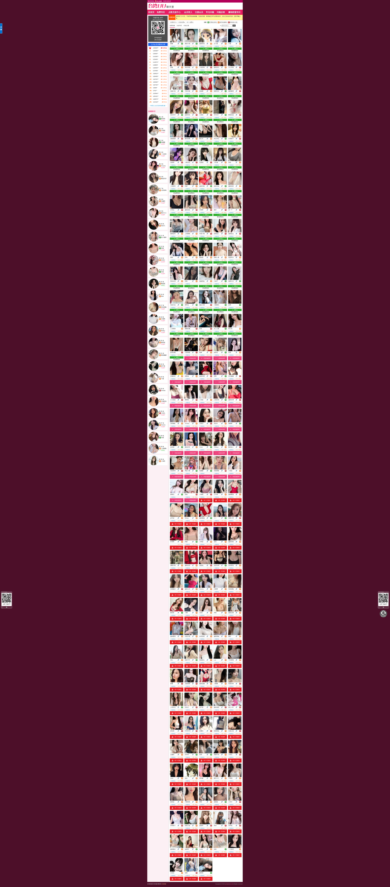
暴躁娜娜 (163, 355)
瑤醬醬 (163, 142)
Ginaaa (163, 390)
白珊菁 (163, 319)
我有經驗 (163, 307)
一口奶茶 (163, 154)
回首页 (151, 12)
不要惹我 (163, 401)
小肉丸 (163, 413)
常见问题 (210, 12)
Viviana (163, 166)
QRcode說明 (157, 40)
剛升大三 (163, 213)
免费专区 (161, 12)
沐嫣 (162, 437)
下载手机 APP (158, 18)
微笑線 (163, 342)
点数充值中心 (174, 12)
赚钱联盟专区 (234, 12)
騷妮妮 (163, 283)
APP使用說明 (158, 37)
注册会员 (199, 12)
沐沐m (163, 260)
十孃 (162, 378)
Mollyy (163, 330)
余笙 (162, 272)
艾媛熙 (163, 201)
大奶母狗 (163, 190)
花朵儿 (163, 225)
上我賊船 (163, 448)
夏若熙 (163, 118)
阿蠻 (162, 248)
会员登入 (188, 12)
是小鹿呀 (163, 237)
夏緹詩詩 (163, 178)
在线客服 (163, 884)
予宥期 (163, 130)
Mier (162, 296)
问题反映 (221, 12)
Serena (163, 425)
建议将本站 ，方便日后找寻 (159, 1)
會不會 (163, 366)
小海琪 (163, 461)
